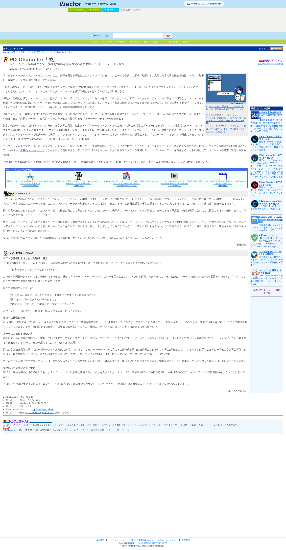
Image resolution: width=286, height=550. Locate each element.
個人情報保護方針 (127, 543)
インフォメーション (118, 540)
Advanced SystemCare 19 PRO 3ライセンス (270, 202)
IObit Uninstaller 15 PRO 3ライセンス (270, 156)
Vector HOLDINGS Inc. (135, 546)
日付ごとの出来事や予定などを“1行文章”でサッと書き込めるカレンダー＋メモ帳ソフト (222, 183)
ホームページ (10, 360)
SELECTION (136, 10)
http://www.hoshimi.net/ (43, 409)
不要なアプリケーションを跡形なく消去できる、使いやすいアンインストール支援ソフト (30, 183)
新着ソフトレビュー (41, 52)
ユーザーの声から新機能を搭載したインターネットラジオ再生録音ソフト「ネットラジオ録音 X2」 (266, 279)
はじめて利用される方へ (142, 540)
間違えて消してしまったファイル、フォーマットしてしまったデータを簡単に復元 (266, 227)
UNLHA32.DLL (34, 412)
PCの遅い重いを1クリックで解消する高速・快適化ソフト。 (266, 209)
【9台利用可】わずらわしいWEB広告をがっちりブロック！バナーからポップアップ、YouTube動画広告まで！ (266, 242)
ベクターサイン (110, 10)
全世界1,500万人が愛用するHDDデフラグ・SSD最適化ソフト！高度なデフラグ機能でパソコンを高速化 (266, 145)
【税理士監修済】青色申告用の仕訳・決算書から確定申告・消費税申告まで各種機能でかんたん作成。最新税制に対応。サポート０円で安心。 (266, 126)
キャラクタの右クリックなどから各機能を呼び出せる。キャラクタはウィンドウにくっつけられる (226, 129)
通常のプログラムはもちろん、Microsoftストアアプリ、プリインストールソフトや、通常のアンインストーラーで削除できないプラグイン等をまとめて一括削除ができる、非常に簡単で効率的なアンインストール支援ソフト (266, 168)
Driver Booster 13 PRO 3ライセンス (270, 183)
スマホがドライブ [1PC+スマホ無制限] (270, 253)
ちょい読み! (125, 10)
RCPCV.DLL (48, 412)
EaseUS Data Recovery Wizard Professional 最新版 (271, 219)
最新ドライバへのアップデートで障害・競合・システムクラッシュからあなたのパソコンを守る (266, 191)
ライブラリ (23, 52)
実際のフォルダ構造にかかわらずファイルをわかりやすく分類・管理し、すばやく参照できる (78, 183)
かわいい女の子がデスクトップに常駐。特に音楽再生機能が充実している (225, 107)
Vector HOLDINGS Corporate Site (206, 4)
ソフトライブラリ (76, 10)
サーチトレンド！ (102, 36)
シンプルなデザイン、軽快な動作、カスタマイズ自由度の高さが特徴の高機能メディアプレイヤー (174, 183)
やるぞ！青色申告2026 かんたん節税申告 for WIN (270, 115)
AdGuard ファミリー (269, 235)
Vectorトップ (9, 52)
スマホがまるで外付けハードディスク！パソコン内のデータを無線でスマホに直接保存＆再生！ (266, 261)
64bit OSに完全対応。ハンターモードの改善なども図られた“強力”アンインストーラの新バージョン (126, 183)
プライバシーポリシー (167, 540)
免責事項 (186, 540)
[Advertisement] (143, 21)
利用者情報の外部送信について (153, 543)
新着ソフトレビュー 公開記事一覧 (266, 291)
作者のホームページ (31, 150)
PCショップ (93, 10)
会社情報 (100, 540)
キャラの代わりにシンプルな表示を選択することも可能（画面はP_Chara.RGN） (226, 120)
